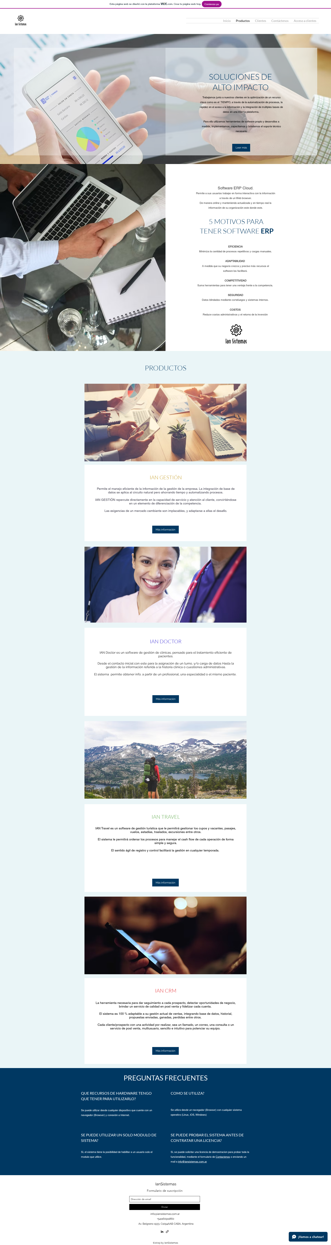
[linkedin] (162, 1231)
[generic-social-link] (167, 1231)
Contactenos (223, 1156)
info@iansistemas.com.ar (192, 1161)
